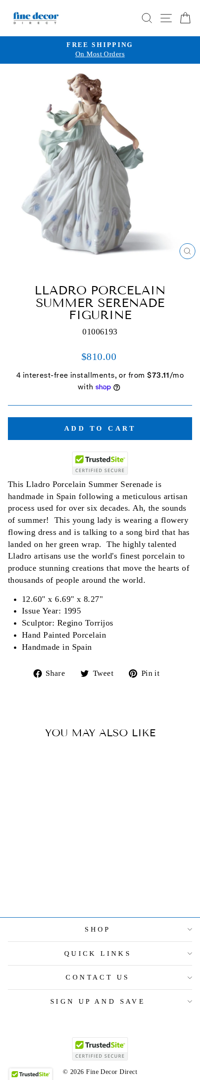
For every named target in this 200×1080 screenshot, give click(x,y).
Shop (98, 929)
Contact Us (97, 977)
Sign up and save (98, 1001)
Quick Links (98, 953)
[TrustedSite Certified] (100, 463)
